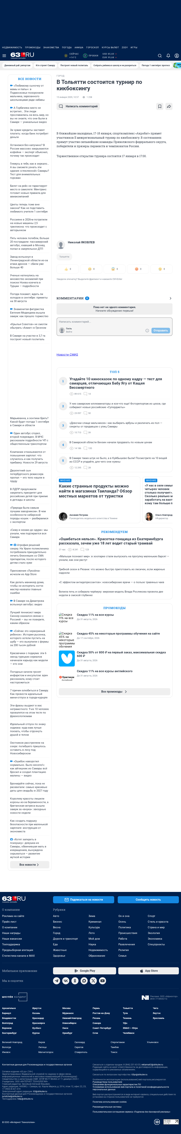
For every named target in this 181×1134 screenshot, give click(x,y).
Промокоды (32, 47)
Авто (56, 916)
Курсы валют (110, 47)
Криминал (95, 921)
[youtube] (102, 980)
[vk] (65, 980)
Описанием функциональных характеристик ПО (117, 1084)
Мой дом (94, 938)
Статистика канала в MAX (18, 955)
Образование (97, 955)
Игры (134, 47)
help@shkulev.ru (25, 1099)
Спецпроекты (156, 944)
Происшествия (127, 933)
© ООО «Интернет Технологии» (18, 1122)
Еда (55, 944)
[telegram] (56, 980)
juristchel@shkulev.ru (12, 1096)
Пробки (91, 55)
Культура (94, 927)
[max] (84, 980)
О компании (9, 927)
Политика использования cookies (110, 1102)
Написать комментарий (82, 106)
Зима (92, 916)
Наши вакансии (12, 938)
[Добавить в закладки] (159, 106)
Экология (154, 933)
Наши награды (11, 933)
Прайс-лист (9, 921)
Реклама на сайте (13, 916)
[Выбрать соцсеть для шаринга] (169, 106)
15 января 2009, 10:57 (68, 97)
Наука (92, 944)
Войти (69, 332)
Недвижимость (12, 47)
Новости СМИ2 (67, 354)
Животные (60, 950)
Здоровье (59, 955)
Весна (56, 927)
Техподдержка (11, 944)
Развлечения (126, 944)
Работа (122, 938)
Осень (122, 921)
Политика (124, 927)
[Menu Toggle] (4, 56)
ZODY (125, 47)
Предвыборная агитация (17, 950)
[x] (93, 980)
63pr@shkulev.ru (139, 1074)
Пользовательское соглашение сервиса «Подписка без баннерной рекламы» (131, 1112)
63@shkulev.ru (40, 1091)
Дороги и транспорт (65, 938)
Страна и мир (156, 927)
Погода (67, 47)
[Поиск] (160, 56)
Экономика (155, 938)
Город (56, 933)
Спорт (151, 916)
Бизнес (57, 921)
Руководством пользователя (107, 1082)
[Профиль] (177, 56)
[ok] (74, 980)
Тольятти (64, 256)
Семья (122, 955)
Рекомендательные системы (107, 1107)
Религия (123, 950)
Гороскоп (92, 47)
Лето (92, 933)
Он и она (123, 916)
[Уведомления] (168, 56)
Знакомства (51, 47)
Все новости (29, 79)
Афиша (79, 47)
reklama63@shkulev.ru (152, 1064)
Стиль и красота (158, 921)
